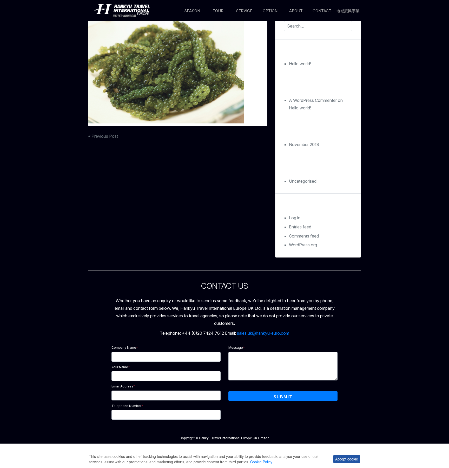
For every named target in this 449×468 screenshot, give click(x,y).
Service (244, 10)
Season (192, 10)
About (296, 10)
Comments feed (304, 236)
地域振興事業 (348, 10)
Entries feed (300, 226)
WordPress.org (303, 244)
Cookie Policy (261, 461)
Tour (218, 10)
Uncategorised (302, 181)
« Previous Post (103, 136)
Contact (322, 10)
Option (270, 10)
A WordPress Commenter (313, 100)
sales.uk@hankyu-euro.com (263, 333)
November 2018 (304, 144)
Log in (294, 217)
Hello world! (300, 63)
